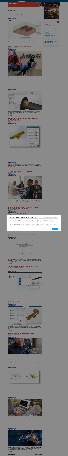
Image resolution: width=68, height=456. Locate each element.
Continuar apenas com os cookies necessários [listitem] (51, 217)
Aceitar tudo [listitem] (55, 228)
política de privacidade (45, 225)
